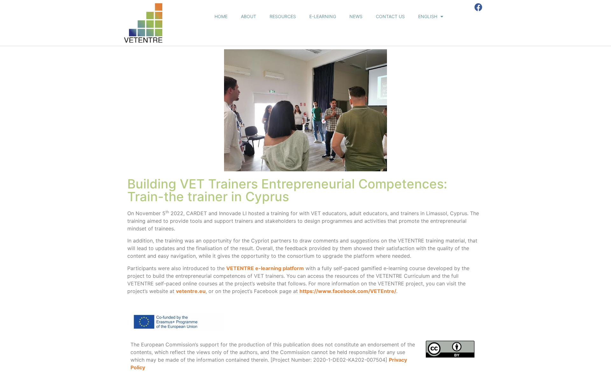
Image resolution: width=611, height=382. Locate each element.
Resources (283, 16)
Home (221, 16)
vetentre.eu (191, 291)
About (248, 16)
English (427, 16)
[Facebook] (478, 7)
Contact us (390, 16)
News (355, 16)
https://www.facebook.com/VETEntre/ (347, 291)
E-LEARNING (322, 16)
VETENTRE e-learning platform (265, 268)
